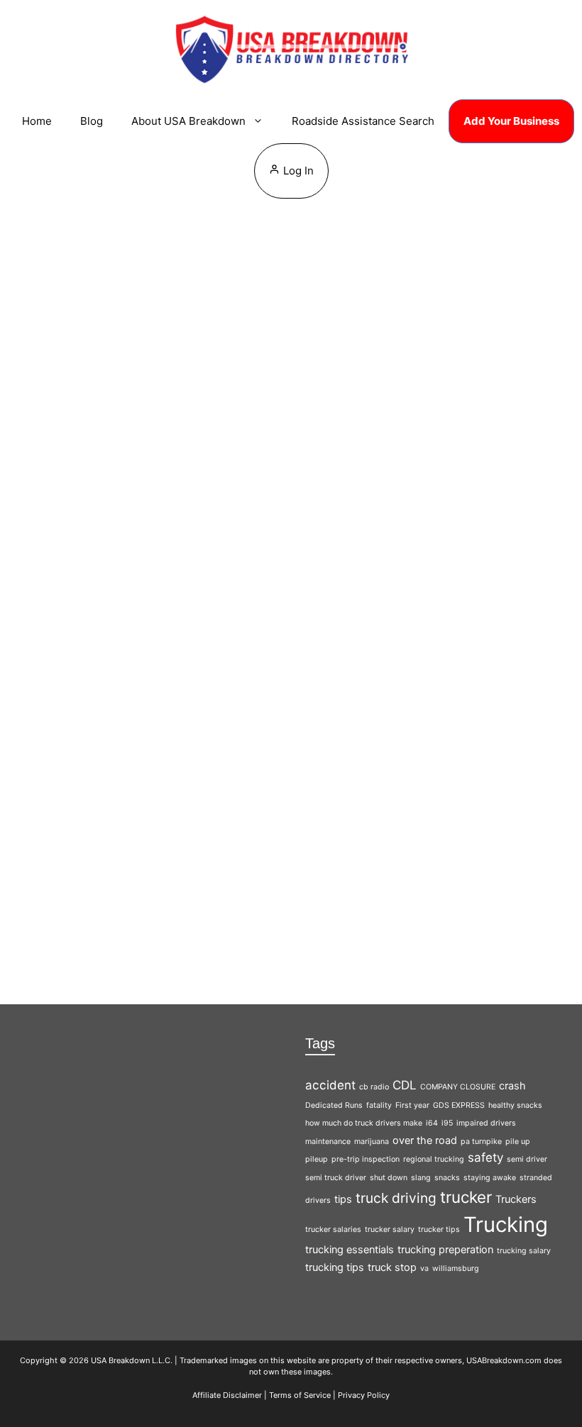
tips (343, 1199)
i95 (447, 1123)
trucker (466, 1196)
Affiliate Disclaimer (227, 1395)
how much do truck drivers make (363, 1123)
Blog (91, 121)
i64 (432, 1123)
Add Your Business (511, 121)
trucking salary (524, 1250)
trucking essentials (349, 1249)
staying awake (489, 1177)
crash (512, 1085)
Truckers (516, 1199)
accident (330, 1085)
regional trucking (433, 1159)
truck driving (396, 1197)
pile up (517, 1141)
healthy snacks (515, 1105)
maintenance (328, 1141)
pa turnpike (481, 1141)
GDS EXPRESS (459, 1105)
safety (485, 1157)
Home (37, 121)
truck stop (392, 1267)
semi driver (527, 1159)
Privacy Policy (364, 1395)
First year (412, 1105)
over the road (424, 1140)
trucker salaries (333, 1229)
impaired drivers (486, 1123)
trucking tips (334, 1267)
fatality (379, 1105)
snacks (447, 1177)
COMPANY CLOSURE (457, 1087)
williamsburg (455, 1268)
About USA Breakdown (188, 121)
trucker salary (389, 1229)
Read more (74, 872)
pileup (316, 1159)
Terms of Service (300, 1395)
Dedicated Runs (334, 1105)
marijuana (371, 1141)
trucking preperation (445, 1249)
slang (421, 1177)
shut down (388, 1177)
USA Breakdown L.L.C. (131, 1360)
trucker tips (439, 1229)
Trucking (152, 402)
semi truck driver (335, 1177)
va (424, 1268)
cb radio (374, 1087)
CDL (404, 1085)
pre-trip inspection (365, 1159)
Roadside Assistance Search (363, 121)
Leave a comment (148, 378)
